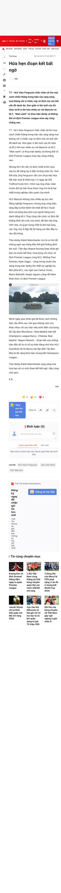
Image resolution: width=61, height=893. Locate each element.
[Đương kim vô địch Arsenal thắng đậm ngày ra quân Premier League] (16, 566)
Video (25, 49)
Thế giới (38, 49)
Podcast (12, 41)
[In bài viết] (4, 102)
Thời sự (31, 49)
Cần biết (30, 41)
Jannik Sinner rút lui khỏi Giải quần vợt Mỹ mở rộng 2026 (16, 613)
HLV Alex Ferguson (27, 464)
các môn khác (48, 464)
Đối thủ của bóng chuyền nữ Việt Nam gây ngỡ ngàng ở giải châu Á (51, 614)
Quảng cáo (36, 41)
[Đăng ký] (42, 492)
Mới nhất (9, 49)
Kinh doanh (55, 49)
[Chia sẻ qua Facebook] (40, 410)
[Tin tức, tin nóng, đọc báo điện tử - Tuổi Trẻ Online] (4, 41)
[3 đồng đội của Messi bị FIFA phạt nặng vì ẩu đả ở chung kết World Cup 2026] (52, 566)
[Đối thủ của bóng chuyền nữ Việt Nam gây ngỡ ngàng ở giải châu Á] (52, 600)
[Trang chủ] (3, 48)
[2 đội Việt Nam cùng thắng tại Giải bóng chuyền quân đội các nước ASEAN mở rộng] (34, 566)
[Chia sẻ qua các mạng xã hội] (54, 410)
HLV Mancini (16, 470)
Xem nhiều (18, 49)
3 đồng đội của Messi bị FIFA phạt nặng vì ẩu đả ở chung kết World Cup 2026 (51, 582)
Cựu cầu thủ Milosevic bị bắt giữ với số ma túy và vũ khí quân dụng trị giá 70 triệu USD (33, 616)
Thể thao (13, 56)
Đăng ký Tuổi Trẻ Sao (51, 41)
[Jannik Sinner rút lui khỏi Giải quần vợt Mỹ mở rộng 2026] (16, 600)
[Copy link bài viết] (47, 410)
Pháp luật (46, 49)
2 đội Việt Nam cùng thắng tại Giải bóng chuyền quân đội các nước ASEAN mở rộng (33, 582)
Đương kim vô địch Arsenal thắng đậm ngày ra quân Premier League (16, 580)
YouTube (22, 41)
